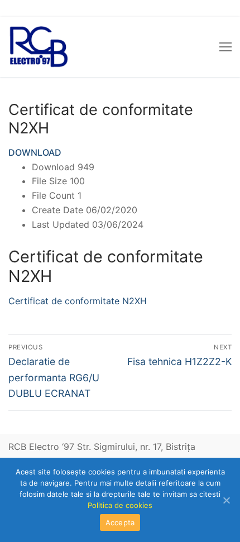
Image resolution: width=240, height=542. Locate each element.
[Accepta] (226, 500)
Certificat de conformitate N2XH (77, 300)
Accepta (120, 522)
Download (34, 152)
